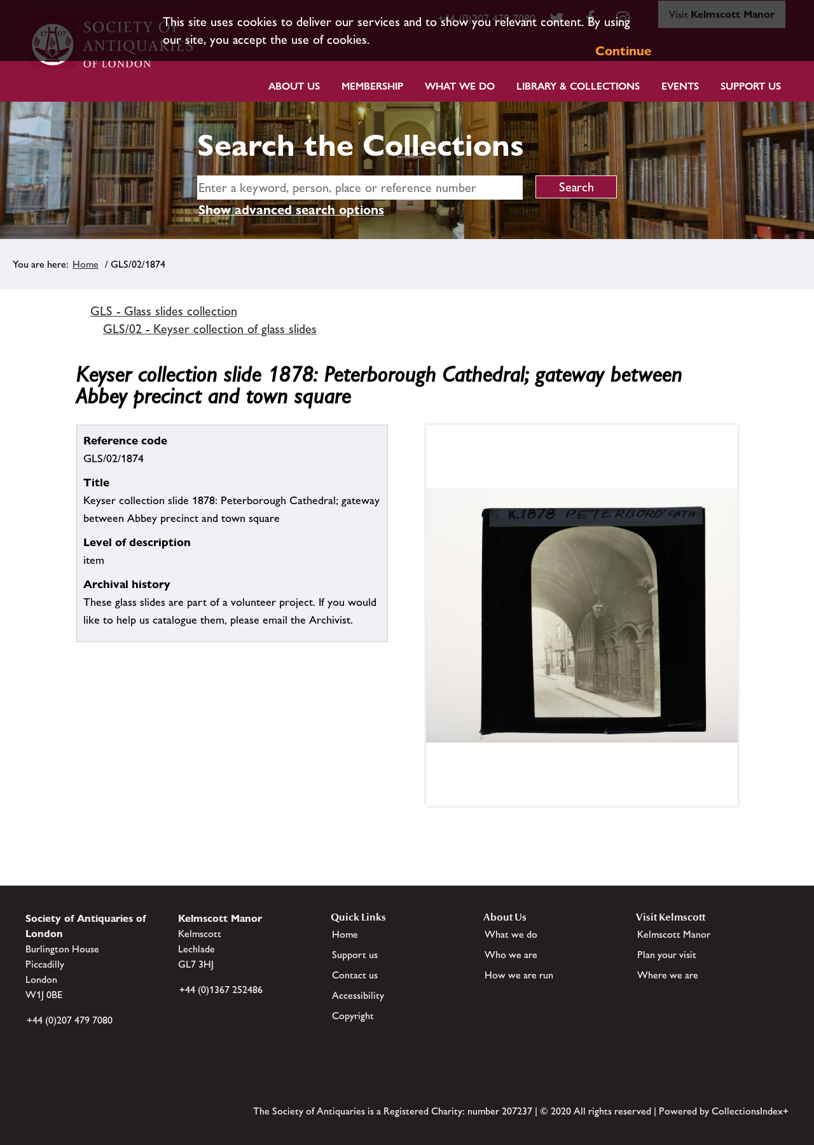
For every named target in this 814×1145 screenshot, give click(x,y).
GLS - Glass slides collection (163, 311)
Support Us (751, 86)
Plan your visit (666, 955)
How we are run (519, 975)
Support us (355, 955)
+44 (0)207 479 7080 (70, 1020)
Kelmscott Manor (673, 934)
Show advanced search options (291, 209)
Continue (623, 50)
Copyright (353, 1016)
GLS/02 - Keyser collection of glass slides (210, 328)
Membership (372, 86)
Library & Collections (578, 86)
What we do (460, 86)
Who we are (511, 955)
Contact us (355, 975)
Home (85, 264)
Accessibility (358, 995)
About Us (294, 86)
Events (680, 86)
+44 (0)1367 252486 (221, 990)
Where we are (667, 975)
